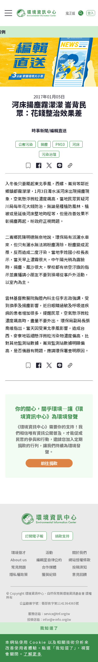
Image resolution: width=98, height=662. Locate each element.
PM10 (60, 144)
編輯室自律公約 (49, 559)
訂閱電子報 (34, 536)
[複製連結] (70, 165)
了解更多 (33, 654)
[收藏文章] (28, 165)
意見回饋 (79, 574)
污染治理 (49, 154)
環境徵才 (18, 552)
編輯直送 (58, 130)
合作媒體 (49, 567)
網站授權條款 (79, 559)
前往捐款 (49, 463)
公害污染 (25, 144)
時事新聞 (40, 130)
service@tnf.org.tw (57, 613)
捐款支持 (62, 536)
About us (18, 559)
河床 (76, 144)
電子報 (70, 13)
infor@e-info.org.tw (57, 619)
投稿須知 (79, 567)
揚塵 (44, 144)
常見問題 (18, 567)
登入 (91, 13)
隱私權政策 (18, 574)
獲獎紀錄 (49, 574)
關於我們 (79, 552)
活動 (49, 552)
